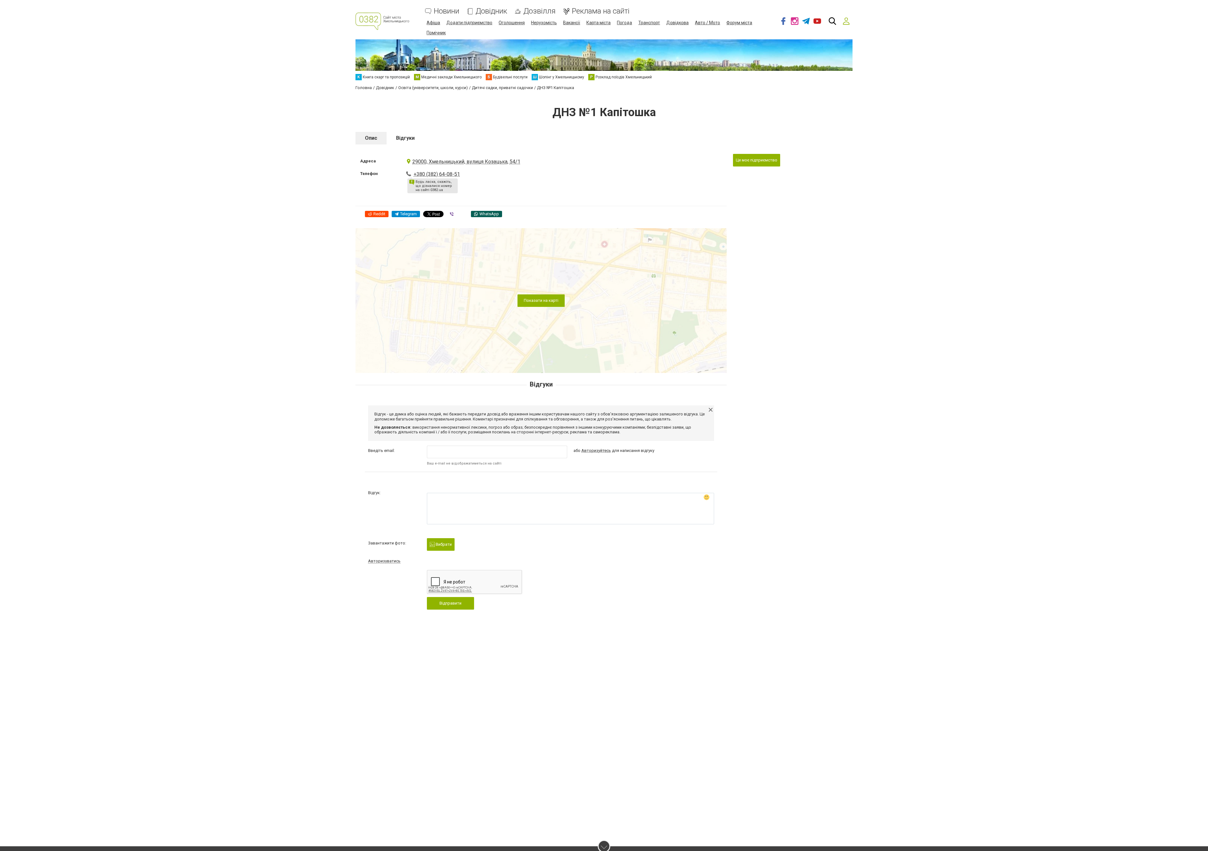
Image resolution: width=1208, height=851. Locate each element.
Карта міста (598, 22)
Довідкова (677, 22)
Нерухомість (544, 22)
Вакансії (571, 22)
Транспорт (649, 22)
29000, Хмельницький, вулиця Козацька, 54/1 (466, 162)
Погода (624, 22)
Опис (371, 138)
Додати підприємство (469, 22)
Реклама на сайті (600, 11)
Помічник (436, 32)
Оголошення (512, 22)
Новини (446, 11)
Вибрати (443, 544)
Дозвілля (539, 11)
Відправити (450, 603)
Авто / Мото (707, 22)
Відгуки (405, 138)
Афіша (433, 22)
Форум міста (739, 22)
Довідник (491, 11)
